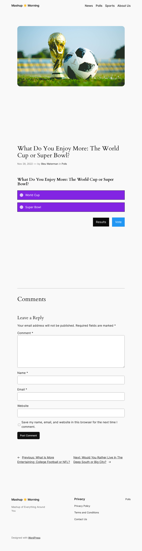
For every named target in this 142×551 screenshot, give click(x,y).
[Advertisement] (71, 117)
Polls (64, 163)
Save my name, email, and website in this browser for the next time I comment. (69, 424)
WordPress (34, 537)
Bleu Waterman (49, 163)
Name (22, 373)
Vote (118, 222)
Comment (25, 333)
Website (23, 406)
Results (101, 222)
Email (22, 389)
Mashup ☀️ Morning (25, 5)
